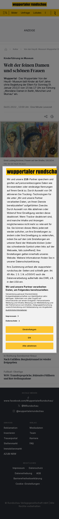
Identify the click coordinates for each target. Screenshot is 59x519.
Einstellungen (29, 329)
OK (29, 337)
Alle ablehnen (29, 346)
